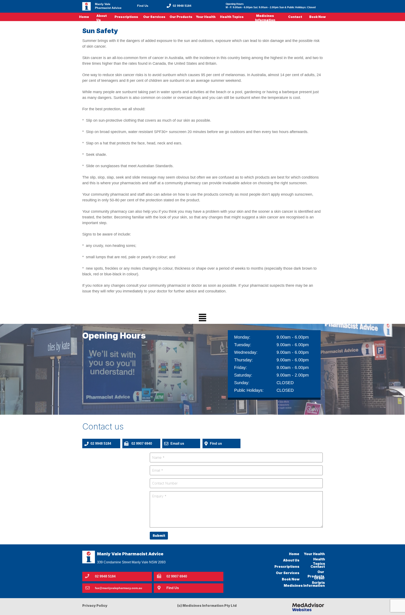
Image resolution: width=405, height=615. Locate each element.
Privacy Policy (94, 605)
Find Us (142, 5)
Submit (159, 535)
